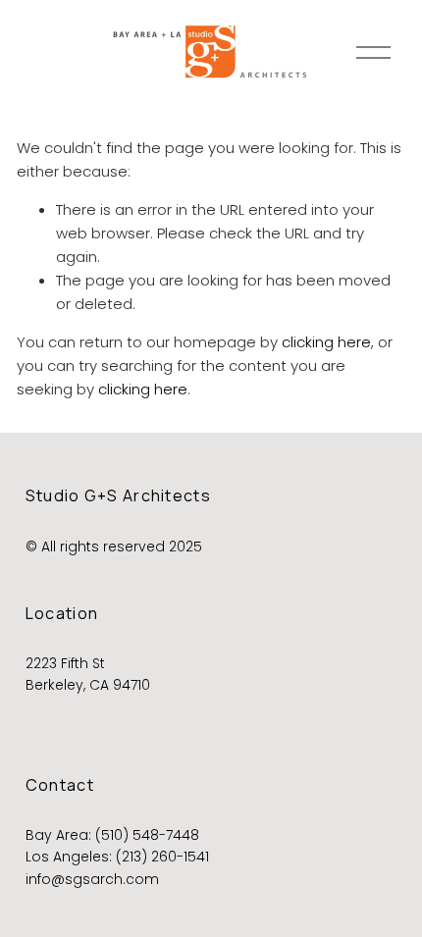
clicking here (326, 342)
